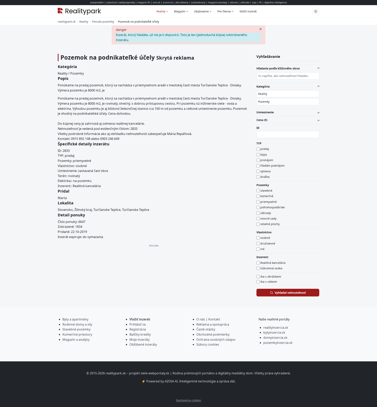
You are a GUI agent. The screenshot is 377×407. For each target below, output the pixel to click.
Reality (160, 11)
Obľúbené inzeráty (143, 344)
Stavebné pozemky (76, 329)
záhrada (244, 2)
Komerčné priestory (77, 334)
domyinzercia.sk (275, 337)
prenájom (266, 160)
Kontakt (214, 319)
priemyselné (268, 202)
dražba (265, 177)
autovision (111, 2)
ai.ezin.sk (168, 2)
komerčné (266, 196)
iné (262, 249)
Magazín (179, 11)
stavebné (266, 190)
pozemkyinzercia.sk (278, 343)
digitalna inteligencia (275, 2)
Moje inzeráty (139, 339)
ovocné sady (268, 218)
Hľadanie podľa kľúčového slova (278, 68)
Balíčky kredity (140, 334)
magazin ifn (143, 2)
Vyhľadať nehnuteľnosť (290, 292)
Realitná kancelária (272, 263)
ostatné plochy (270, 224)
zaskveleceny (198, 2)
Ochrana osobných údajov (215, 339)
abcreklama (181, 2)
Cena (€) (261, 120)
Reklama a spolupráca (212, 324)
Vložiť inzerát (248, 11)
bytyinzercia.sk (274, 332)
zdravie (234, 2)
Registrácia (137, 329)
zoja (254, 2)
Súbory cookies (207, 344)
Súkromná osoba (271, 268)
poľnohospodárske (272, 207)
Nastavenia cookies (188, 400)
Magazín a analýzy (76, 339)
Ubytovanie (201, 11)
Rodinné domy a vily (77, 324)
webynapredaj (127, 2)
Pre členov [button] (224, 11)
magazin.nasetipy (217, 2)
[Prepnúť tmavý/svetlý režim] (315, 11)
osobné (265, 238)
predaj (264, 149)
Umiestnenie (265, 112)
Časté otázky (205, 329)
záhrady (265, 213)
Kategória (263, 86)
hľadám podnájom (272, 165)
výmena (265, 171)
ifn (260, 2)
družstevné (267, 243)
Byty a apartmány (75, 319)
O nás (200, 319)
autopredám (97, 2)
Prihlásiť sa (137, 324)
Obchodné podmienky (213, 334)
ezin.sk (156, 2)
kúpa (263, 154)
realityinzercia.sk (275, 327)
